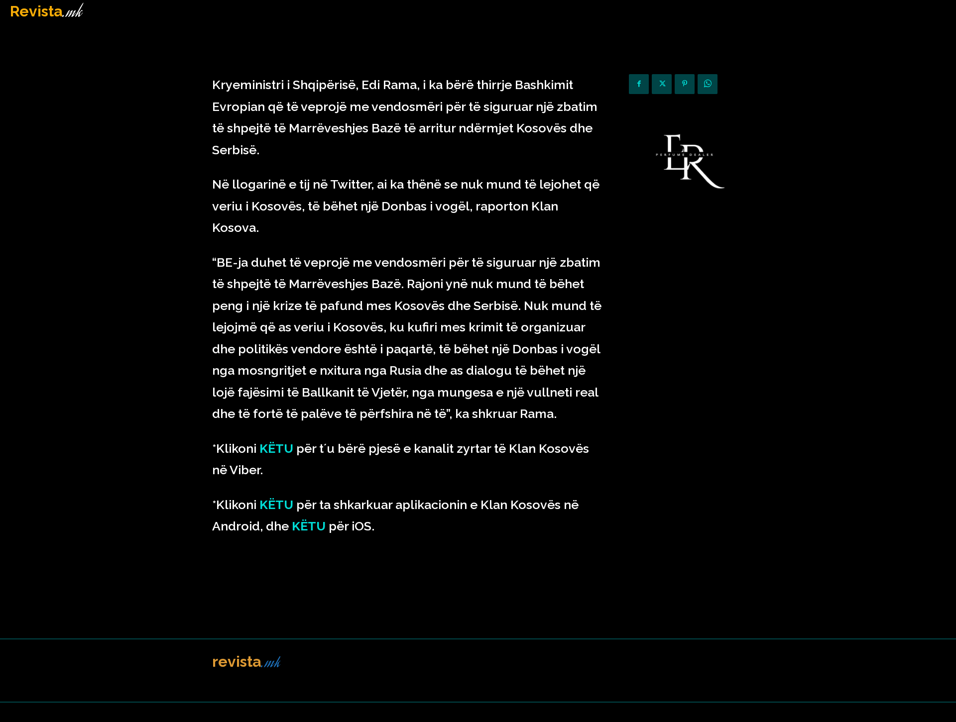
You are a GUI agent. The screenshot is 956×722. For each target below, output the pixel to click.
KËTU (276, 448)
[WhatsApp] (707, 84)
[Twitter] (662, 84)
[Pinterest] (685, 84)
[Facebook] (639, 84)
